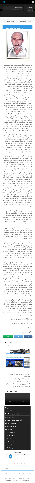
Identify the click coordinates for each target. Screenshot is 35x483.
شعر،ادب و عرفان (10, 423)
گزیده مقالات (9, 429)
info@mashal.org (25, 480)
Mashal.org (30, 21)
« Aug (7, 468)
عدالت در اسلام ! (18, 7)
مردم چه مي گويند (10, 432)
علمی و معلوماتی (10, 426)
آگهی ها (20, 478)
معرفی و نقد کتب (10, 448)
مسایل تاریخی (9, 445)
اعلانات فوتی (9, 411)
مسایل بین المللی (10, 441)
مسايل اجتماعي (23, 21)
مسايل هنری (9, 438)
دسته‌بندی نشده (10, 417)
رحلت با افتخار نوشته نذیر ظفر (20, 378)
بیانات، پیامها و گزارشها (12, 414)
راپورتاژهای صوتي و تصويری (14, 420)
